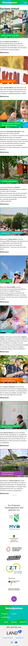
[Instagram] (12, 642)
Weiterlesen (4, 53)
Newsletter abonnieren (8, 637)
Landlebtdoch (5, 617)
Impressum (14, 622)
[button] (25, 2)
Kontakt (6, 622)
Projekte (14, 614)
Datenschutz (23, 622)
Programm (4, 614)
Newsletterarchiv (19, 637)
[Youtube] (16, 642)
